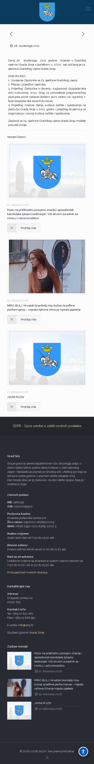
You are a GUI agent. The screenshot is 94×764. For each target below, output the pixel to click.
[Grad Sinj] (47, 12)
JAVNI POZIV (15, 397)
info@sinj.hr (26, 625)
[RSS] (47, 757)
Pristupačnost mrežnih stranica (27, 572)
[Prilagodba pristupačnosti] (83, 751)
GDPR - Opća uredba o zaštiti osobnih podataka (47, 426)
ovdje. (23, 125)
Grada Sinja (36, 632)
